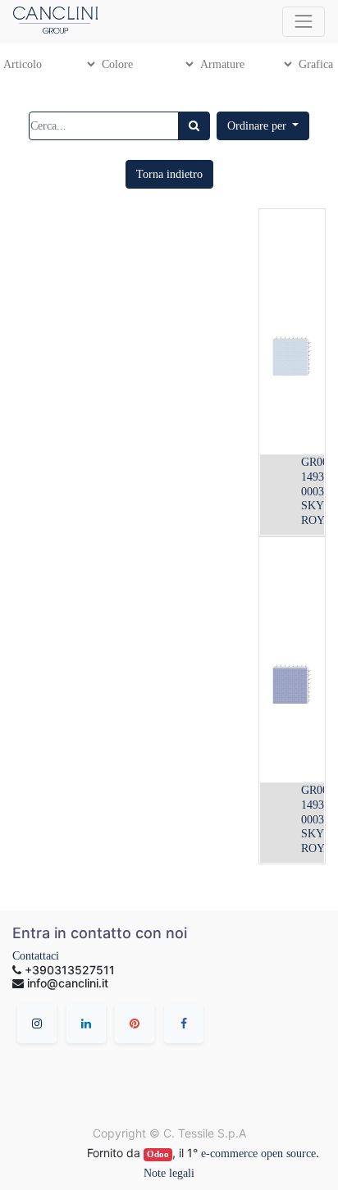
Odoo (158, 1154)
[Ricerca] (194, 126)
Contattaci (35, 956)
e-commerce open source (258, 1153)
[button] (263, 126)
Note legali (169, 1173)
